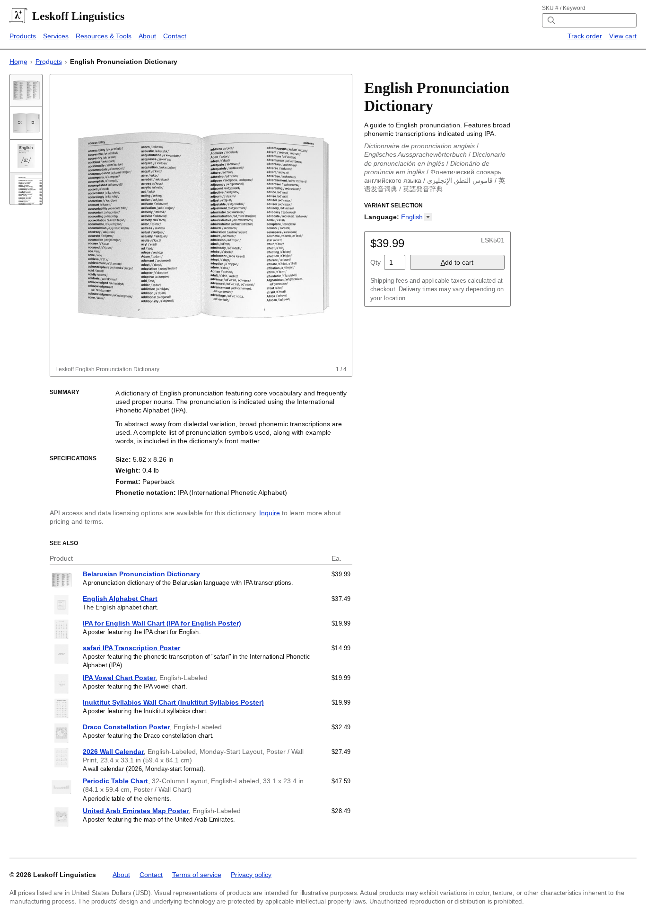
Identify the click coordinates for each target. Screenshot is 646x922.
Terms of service (196, 874)
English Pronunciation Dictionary (123, 61)
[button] (416, 217)
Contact (174, 36)
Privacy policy (251, 874)
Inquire (269, 513)
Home (18, 61)
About (147, 36)
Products (22, 36)
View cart (623, 36)
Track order (584, 36)
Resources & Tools (103, 36)
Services (56, 36)
